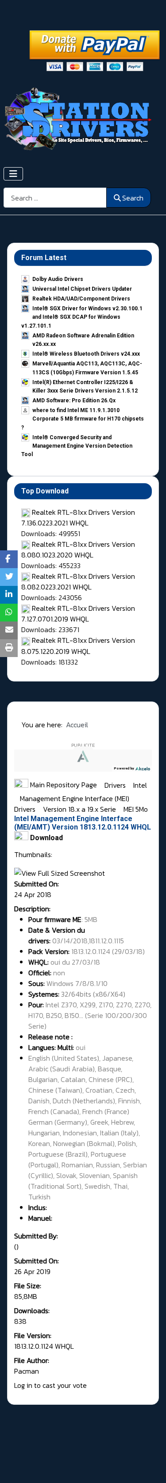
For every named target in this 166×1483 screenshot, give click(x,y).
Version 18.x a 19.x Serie (80, 809)
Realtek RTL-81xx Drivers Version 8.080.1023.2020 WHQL (78, 549)
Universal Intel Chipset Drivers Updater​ (82, 289)
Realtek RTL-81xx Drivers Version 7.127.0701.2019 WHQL (78, 613)
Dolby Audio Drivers (57, 279)
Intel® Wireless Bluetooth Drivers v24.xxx (86, 354)
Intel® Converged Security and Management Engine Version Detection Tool (76, 445)
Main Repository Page (62, 784)
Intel (140, 784)
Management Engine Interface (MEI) (75, 798)
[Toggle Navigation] (13, 173)
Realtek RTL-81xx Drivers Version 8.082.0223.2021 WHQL (78, 581)
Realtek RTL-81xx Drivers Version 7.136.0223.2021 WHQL (78, 517)
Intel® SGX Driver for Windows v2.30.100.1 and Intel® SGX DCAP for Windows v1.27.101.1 (82, 317)
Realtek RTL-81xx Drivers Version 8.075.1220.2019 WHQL (78, 645)
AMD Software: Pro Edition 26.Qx (74, 400)
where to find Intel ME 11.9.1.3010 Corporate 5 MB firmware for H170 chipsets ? (82, 418)
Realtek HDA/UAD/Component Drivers (81, 299)
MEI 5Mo (136, 809)
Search (132, 197)
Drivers (115, 784)
